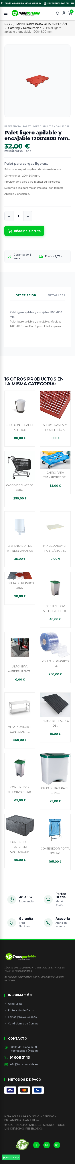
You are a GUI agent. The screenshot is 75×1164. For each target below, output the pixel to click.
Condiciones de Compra (23, 1023)
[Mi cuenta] (64, 13)
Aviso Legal (15, 1003)
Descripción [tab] (26, 295)
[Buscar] (58, 13)
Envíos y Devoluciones (22, 1016)
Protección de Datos (21, 1010)
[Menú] (6, 13)
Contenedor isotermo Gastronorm (19, 846)
